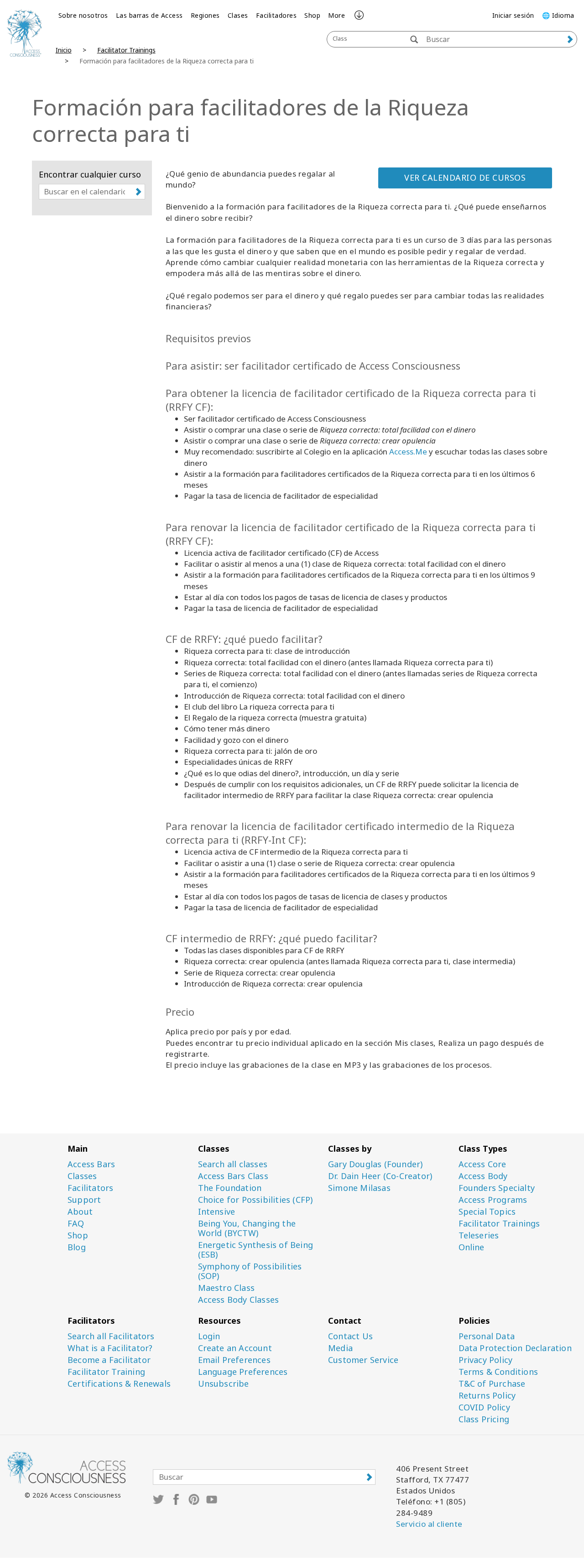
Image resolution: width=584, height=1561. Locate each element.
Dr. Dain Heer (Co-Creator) (380, 1176)
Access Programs (493, 1200)
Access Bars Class (233, 1176)
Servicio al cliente (429, 1524)
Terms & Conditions (498, 1372)
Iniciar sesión (513, 15)
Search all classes (233, 1164)
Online (472, 1247)
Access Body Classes (238, 1300)
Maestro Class (226, 1288)
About (80, 1211)
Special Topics (487, 1211)
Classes (82, 1176)
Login (209, 1336)
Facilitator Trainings (126, 50)
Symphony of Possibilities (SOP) (250, 1271)
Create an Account (235, 1348)
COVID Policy (484, 1407)
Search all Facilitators (111, 1336)
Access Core (482, 1164)
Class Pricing (484, 1419)
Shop (312, 15)
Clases (238, 15)
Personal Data (487, 1336)
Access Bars (91, 1164)
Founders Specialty (497, 1188)
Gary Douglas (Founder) (375, 1164)
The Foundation (230, 1188)
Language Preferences (243, 1372)
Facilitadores (276, 15)
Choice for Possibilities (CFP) (255, 1200)
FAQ (76, 1223)
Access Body (483, 1176)
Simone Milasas (359, 1188)
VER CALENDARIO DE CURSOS (465, 177)
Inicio (64, 50)
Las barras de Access (149, 15)
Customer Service (363, 1360)
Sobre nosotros (83, 15)
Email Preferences (234, 1360)
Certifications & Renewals (119, 1384)
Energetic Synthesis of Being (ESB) (255, 1249)
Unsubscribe (223, 1384)
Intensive (216, 1211)
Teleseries (479, 1235)
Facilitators (90, 1188)
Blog (77, 1247)
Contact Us (350, 1336)
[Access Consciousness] (24, 33)
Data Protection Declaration (515, 1348)
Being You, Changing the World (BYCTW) (247, 1228)
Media (340, 1348)
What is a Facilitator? (110, 1348)
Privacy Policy (486, 1360)
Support (84, 1200)
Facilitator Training (106, 1372)
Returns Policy (487, 1395)
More (336, 15)
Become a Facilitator (109, 1360)
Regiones (205, 15)
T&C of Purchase (492, 1384)
